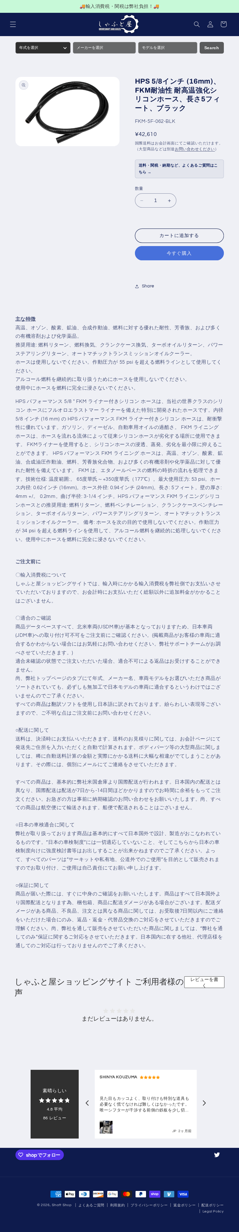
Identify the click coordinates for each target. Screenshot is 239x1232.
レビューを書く (204, 982)
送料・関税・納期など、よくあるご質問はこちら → (178, 168)
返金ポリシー (184, 1205)
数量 (139, 189)
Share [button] (148, 286)
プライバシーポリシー (149, 1205)
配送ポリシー (212, 1205)
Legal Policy (213, 1211)
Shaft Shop (61, 1205)
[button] (13, 24)
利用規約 (117, 1205)
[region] (119, 6)
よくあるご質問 (91, 1205)
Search (211, 47)
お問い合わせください (195, 149)
